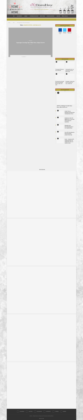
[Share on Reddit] (35, 56)
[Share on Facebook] (29, 56)
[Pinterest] (42, 11)
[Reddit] (45, 11)
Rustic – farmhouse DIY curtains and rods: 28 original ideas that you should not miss (69, 141)
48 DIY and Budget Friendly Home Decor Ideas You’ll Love (64, 106)
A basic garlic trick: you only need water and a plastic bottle (69, 70)
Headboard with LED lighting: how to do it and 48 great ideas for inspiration (69, 120)
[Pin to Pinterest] (32, 56)
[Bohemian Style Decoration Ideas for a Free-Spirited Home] (60, 127)
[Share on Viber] (38, 56)
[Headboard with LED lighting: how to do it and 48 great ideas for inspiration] (60, 119)
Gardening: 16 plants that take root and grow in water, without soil (69, 82)
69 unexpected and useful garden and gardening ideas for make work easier (59, 83)
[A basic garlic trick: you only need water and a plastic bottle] (70, 65)
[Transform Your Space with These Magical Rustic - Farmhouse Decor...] (41, 219)
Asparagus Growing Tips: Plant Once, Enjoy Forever (30, 42)
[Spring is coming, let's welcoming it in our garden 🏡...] (41, 267)
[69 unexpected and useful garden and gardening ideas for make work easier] (59, 77)
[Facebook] (37, 11)
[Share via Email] (39, 56)
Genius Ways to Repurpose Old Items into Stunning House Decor (70, 112)
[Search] (69, 16)
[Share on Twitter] (30, 56)
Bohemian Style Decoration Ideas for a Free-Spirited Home (69, 126)
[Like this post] (27, 56)
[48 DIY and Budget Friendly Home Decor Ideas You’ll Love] (66, 98)
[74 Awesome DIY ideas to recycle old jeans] (59, 65)
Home (9, 22)
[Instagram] (40, 11)
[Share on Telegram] (36, 56)
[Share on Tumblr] (33, 56)
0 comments (24, 56)
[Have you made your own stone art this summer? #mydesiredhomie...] (41, 362)
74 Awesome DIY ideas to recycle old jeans (59, 70)
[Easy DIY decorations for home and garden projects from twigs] (60, 134)
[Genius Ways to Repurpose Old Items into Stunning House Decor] (60, 113)
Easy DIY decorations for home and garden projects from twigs (69, 133)
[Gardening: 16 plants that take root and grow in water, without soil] (70, 77)
